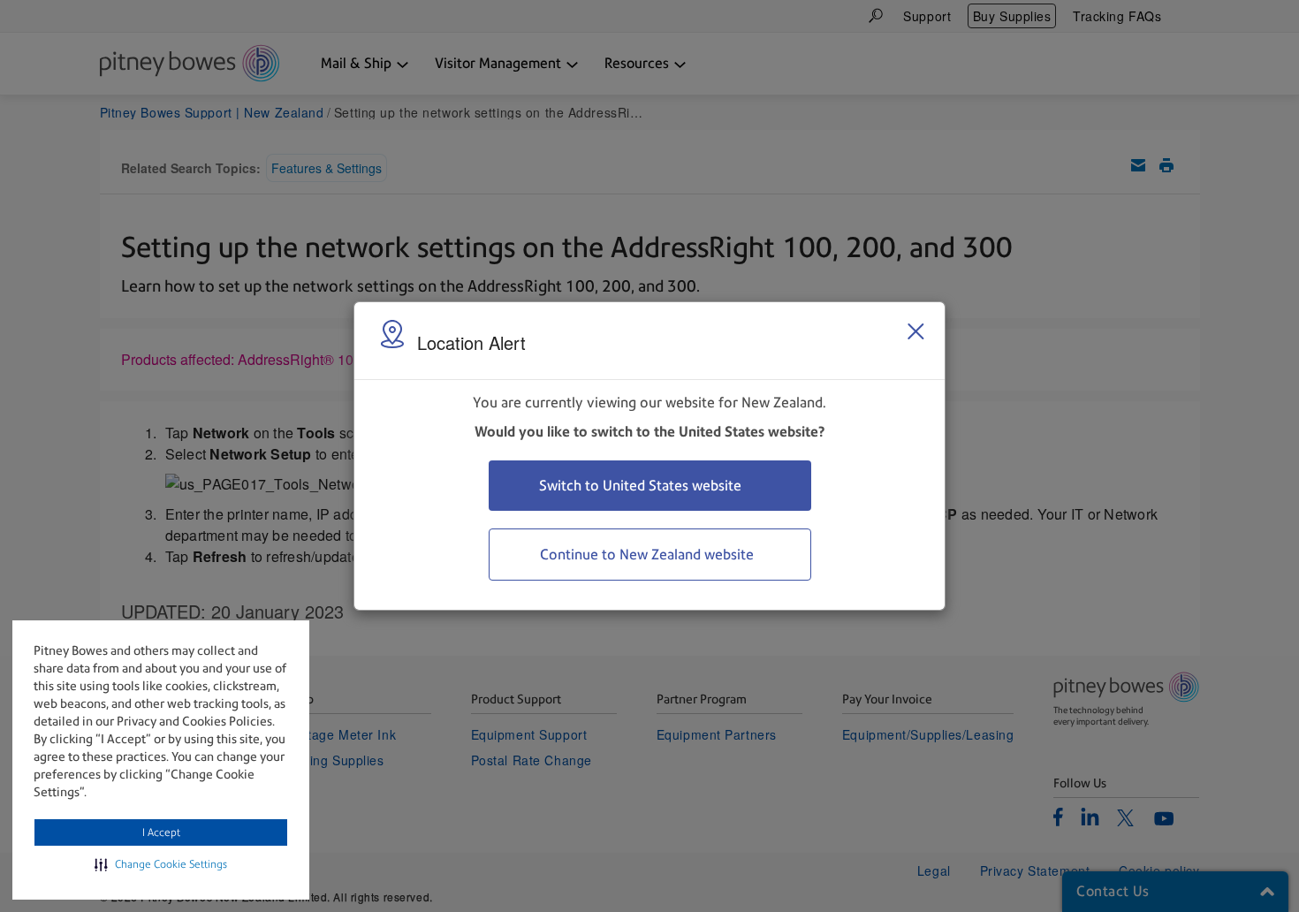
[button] (161, 864)
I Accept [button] (161, 832)
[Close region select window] (915, 331)
